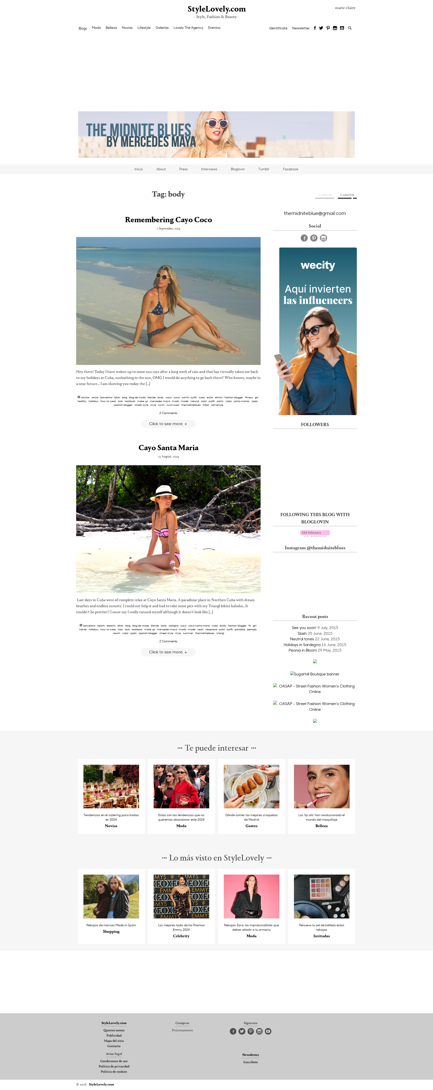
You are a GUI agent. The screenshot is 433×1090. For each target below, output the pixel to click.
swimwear (173, 405)
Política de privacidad (114, 1066)
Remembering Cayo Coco (168, 220)
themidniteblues (191, 405)
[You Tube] (342, 28)
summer (188, 633)
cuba (202, 397)
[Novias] (111, 807)
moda (175, 401)
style (153, 405)
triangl (220, 633)
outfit (211, 401)
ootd (203, 401)
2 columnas (347, 194)
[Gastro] (252, 807)
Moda (96, 27)
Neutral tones (302, 638)
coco (177, 397)
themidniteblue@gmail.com (315, 213)
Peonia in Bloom (303, 650)
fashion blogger (234, 397)
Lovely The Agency (188, 27)
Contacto (114, 1046)
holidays (93, 401)
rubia (229, 401)
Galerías (162, 27)
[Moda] (181, 807)
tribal (206, 405)
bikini (117, 397)
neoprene (211, 629)
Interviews (209, 169)
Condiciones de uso (114, 1061)
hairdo (83, 629)
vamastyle (217, 405)
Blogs (83, 28)
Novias (127, 27)
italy (120, 629)
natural (194, 401)
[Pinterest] (328, 28)
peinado (252, 629)
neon (200, 629)
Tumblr (263, 169)
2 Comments (168, 413)
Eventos (214, 27)
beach (101, 625)
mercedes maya (160, 401)
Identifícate (278, 28)
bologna (173, 625)
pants (220, 401)
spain (255, 401)
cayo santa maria (199, 625)
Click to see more (166, 423)
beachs (111, 625)
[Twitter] (321, 28)
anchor (85, 397)
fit (250, 625)
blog (124, 397)
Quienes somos (114, 1030)
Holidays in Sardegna (302, 644)
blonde (152, 397)
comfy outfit (189, 397)
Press (183, 169)
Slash (302, 633)
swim (161, 405)
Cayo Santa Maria (168, 448)
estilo (210, 397)
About (161, 169)
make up (142, 401)
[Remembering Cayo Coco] (168, 301)
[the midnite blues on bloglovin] (315, 535)
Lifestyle (144, 27)
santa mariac (242, 401)
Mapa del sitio (114, 1041)
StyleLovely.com (216, 9)
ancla (95, 397)
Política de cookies (114, 1072)
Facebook (290, 169)
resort (116, 633)
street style (141, 405)
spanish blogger (123, 405)
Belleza (111, 27)
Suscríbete (250, 1062)
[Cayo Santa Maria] (168, 529)
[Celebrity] (181, 917)
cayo (169, 397)
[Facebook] (314, 28)
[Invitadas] (322, 917)
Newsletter (301, 28)
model (184, 401)
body (161, 397)
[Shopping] (111, 917)
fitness (249, 397)
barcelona (106, 397)
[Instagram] (335, 28)
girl (256, 397)
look (120, 401)
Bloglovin (238, 169)
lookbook (130, 401)
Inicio (139, 169)
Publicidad (114, 1036)
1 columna (324, 194)
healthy (82, 401)
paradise (240, 629)
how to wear (108, 401)
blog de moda (137, 397)
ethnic (219, 397)
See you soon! (304, 627)
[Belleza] (322, 807)
